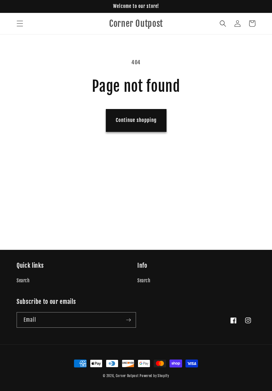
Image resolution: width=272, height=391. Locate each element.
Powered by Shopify (154, 376)
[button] (20, 23)
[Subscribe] (128, 320)
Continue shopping (136, 120)
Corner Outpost (127, 376)
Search (23, 280)
